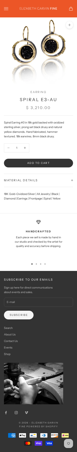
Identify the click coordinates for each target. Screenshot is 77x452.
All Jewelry (43, 194)
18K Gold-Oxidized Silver (19, 194)
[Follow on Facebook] (6, 413)
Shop (7, 354)
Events (8, 347)
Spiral (47, 198)
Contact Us (11, 341)
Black (55, 194)
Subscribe (19, 314)
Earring (38, 92)
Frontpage (35, 198)
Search (8, 328)
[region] (38, 238)
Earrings (22, 198)
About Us (10, 334)
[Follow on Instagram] (16, 413)
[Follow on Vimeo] (26, 413)
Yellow (57, 198)
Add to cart (38, 162)
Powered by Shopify (42, 426)
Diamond (9, 198)
